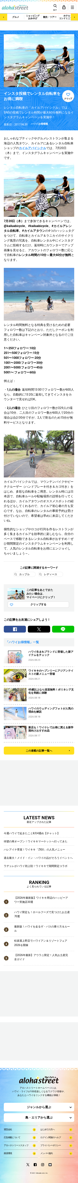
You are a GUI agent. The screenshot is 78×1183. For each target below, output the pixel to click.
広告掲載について (12, 1137)
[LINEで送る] (63, 629)
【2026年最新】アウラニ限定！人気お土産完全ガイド (41, 957)
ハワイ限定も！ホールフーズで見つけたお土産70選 (42, 914)
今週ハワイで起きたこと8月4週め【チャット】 (32, 833)
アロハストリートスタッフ (16, 1145)
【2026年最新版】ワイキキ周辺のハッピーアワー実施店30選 (41, 899)
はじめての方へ (47, 1129)
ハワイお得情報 (39, 123)
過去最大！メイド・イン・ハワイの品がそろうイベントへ (38, 857)
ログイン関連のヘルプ (50, 1137)
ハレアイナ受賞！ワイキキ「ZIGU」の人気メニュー (34, 849)
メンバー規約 (46, 1153)
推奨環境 (8, 1153)
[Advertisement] (23, 1041)
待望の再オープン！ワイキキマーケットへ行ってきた (35, 841)
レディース (50, 574)
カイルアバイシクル (32, 148)
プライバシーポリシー (50, 1145)
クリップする (38, 604)
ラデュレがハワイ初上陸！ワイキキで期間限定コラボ (35, 865)
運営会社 (8, 1129)
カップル (24, 574)
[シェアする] (15, 629)
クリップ (68, 98)
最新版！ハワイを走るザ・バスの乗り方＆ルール (42, 928)
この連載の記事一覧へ (39, 750)
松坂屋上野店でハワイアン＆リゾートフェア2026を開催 (40, 942)
